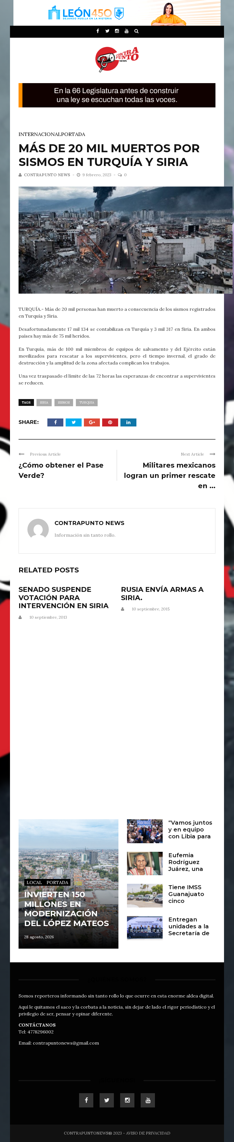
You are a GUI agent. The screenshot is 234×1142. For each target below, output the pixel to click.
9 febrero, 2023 (97, 174)
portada (73, 134)
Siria (44, 402)
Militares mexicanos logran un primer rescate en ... (169, 475)
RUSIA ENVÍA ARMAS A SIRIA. (162, 593)
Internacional (40, 134)
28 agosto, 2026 (39, 936)
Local (34, 882)
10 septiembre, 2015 (151, 609)
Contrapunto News (47, 174)
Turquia (86, 402)
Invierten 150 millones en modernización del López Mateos (66, 908)
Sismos (64, 402)
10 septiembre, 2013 (48, 617)
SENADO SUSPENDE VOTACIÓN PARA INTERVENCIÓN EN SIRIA (63, 597)
